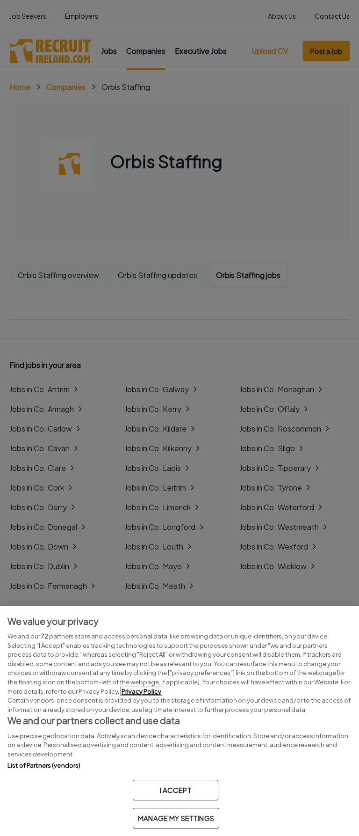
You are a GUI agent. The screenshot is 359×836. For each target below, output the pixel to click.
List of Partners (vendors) (43, 765)
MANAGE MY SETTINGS (176, 818)
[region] (179, 721)
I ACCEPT (176, 789)
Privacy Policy (141, 691)
